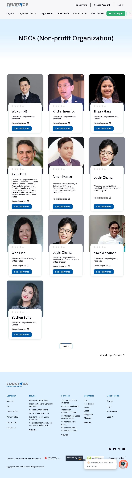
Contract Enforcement (38, 410)
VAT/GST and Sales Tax (39, 413)
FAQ (8, 406)
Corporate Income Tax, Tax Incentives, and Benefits (40, 424)
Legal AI (10, 13)
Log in (120, 4)
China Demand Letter (70, 406)
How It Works (97, 13)
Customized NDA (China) (68, 423)
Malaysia (87, 418)
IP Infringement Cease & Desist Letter (70, 417)
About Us (10, 401)
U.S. (85, 400)
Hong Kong (88, 404)
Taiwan (87, 407)
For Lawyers (81, 4)
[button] (27, 13)
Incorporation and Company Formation (41, 405)
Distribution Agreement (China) (69, 411)
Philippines (88, 414)
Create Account (102, 4)
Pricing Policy (12, 422)
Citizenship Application (38, 400)
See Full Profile (21, 128)
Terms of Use (12, 411)
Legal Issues (47, 13)
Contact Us (11, 427)
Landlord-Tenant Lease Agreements (39, 418)
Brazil (86, 411)
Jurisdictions (63, 13)
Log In (109, 406)
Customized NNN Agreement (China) (69, 428)
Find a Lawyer (116, 13)
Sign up (110, 401)
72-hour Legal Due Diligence (69, 401)
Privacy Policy (12, 417)
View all (32, 430)
